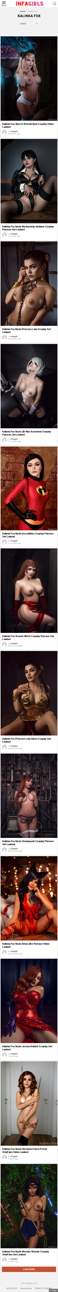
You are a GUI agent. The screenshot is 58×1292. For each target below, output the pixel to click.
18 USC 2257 (11, 1288)
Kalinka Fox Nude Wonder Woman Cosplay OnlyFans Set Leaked (25, 1253)
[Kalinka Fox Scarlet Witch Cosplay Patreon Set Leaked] (29, 590)
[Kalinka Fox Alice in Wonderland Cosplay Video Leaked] (29, 78)
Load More (29, 1269)
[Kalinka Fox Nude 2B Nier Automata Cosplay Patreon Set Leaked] (29, 386)
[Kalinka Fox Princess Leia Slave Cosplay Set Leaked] (29, 693)
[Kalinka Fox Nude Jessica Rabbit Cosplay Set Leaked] (29, 1001)
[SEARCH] (55, 4)
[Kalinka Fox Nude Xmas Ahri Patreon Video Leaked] (29, 898)
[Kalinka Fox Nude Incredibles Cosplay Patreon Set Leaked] (29, 488)
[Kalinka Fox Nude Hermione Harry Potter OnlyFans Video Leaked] (29, 1103)
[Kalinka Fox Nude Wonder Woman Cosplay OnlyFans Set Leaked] (29, 1206)
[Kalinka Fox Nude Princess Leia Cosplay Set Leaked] (29, 283)
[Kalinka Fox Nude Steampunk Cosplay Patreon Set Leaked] (29, 796)
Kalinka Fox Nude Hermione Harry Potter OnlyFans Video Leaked (24, 1150)
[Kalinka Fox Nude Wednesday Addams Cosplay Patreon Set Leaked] (29, 181)
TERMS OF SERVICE (43, 1288)
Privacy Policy (26, 1288)
